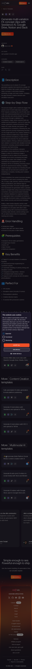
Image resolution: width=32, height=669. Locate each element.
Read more (21, 330)
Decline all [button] (16, 349)
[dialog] (16, 334)
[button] (16, 354)
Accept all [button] (16, 345)
